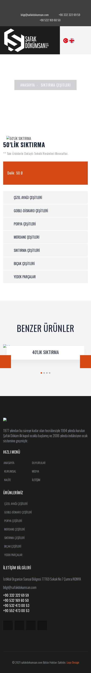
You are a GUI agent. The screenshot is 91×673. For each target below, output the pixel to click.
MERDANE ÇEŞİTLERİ (26, 237)
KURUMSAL (10, 471)
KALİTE (7, 479)
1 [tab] (41, 373)
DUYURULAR (38, 462)
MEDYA (35, 471)
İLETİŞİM (35, 479)
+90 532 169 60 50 (50, 20)
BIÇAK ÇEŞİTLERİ (24, 263)
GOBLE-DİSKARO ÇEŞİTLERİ (31, 210)
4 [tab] (49, 373)
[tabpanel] (45, 355)
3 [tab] (47, 373)
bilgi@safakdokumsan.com (34, 14)
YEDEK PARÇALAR (25, 276)
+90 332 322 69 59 (69, 14)
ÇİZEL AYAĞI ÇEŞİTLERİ (28, 197)
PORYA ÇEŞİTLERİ (25, 223)
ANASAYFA (27, 85)
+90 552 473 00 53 (16, 610)
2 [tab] (44, 373)
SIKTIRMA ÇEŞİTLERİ (56, 85)
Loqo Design (73, 662)
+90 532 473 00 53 (16, 605)
